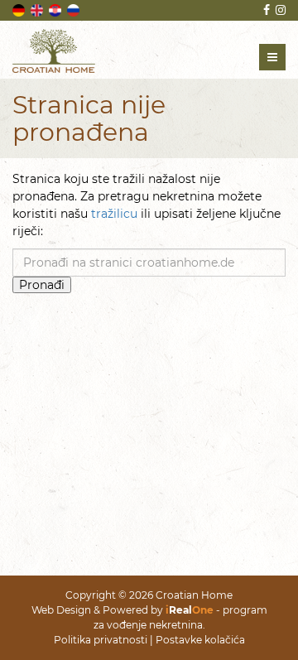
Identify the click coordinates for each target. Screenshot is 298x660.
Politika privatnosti (100, 640)
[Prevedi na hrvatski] (56, 9)
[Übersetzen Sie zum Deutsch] (19, 9)
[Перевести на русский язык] (74, 9)
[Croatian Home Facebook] (265, 9)
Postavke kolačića (200, 640)
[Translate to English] (38, 9)
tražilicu (114, 213)
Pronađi (42, 284)
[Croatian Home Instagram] (279, 9)
